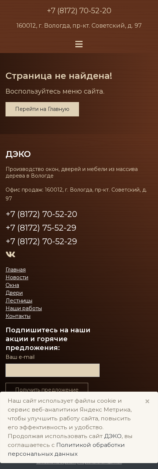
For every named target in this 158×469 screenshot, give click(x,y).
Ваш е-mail (20, 357)
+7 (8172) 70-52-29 (41, 241)
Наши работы (24, 308)
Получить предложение (47, 389)
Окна (12, 285)
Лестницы (19, 300)
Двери (14, 293)
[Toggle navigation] (79, 44)
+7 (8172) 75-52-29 (41, 228)
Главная (16, 269)
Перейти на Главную (42, 109)
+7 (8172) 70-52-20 (79, 10)
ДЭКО (113, 436)
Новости (17, 277)
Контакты (18, 316)
